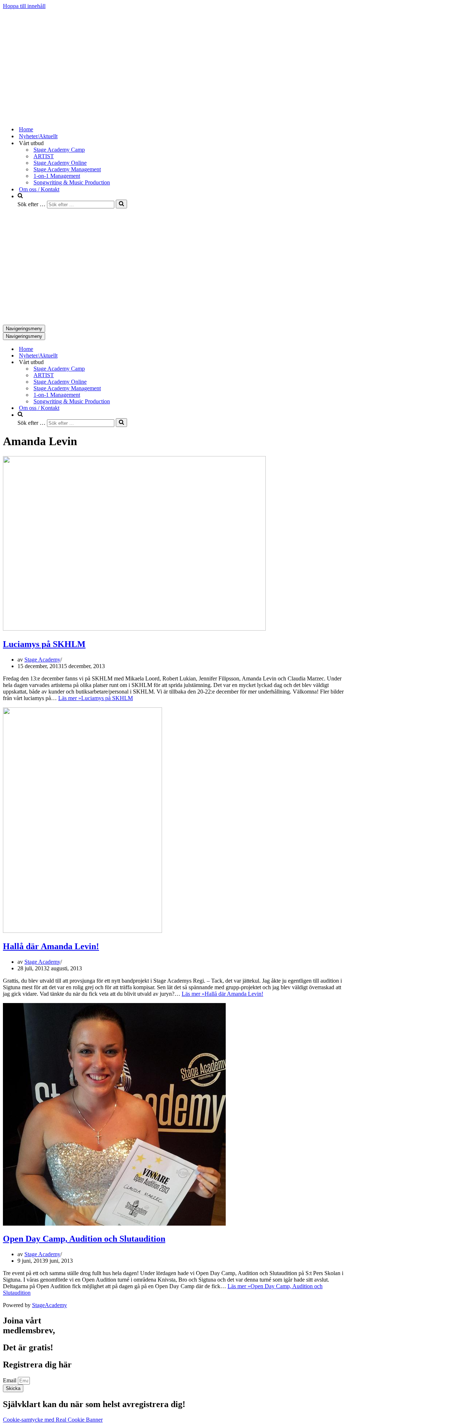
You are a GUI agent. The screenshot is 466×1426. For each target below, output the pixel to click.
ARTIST (43, 156)
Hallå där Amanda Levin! (51, 946)
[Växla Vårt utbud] (130, 362)
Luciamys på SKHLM (44, 644)
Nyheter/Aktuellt (38, 136)
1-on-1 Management (56, 176)
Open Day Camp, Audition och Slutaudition (84, 1238)
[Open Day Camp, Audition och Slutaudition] (114, 1224)
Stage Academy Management (67, 169)
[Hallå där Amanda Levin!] (82, 931)
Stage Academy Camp (59, 150)
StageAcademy (49, 1305)
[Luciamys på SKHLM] (134, 629)
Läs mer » (95, 698)
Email (10, 1380)
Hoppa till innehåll (24, 6)
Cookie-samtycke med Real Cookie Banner (53, 1420)
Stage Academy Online (60, 163)
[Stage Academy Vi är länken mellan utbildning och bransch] (57, 116)
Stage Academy (42, 659)
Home (26, 129)
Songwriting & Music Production (71, 182)
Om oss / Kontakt (39, 189)
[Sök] (121, 204)
